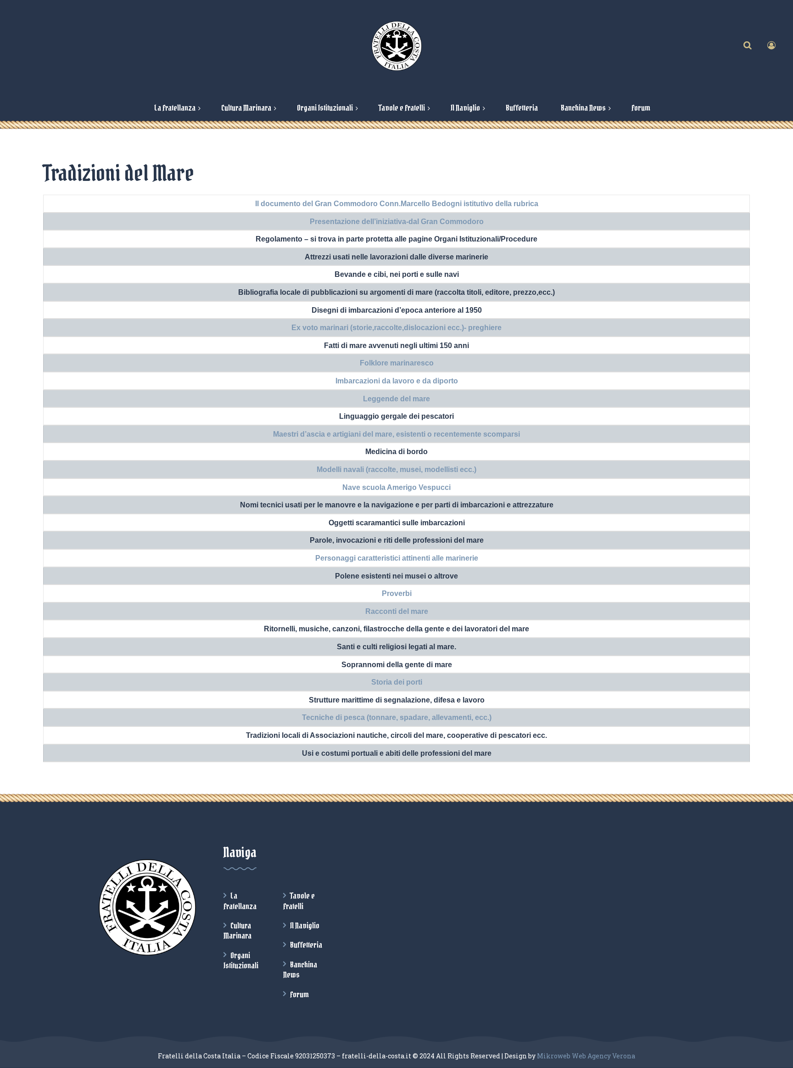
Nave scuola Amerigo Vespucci (396, 487)
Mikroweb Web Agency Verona (586, 1055)
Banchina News (300, 970)
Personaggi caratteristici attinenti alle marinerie (396, 558)
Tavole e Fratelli (299, 901)
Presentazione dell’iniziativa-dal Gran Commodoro (397, 221)
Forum (299, 994)
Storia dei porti (396, 682)
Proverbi (397, 593)
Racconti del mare (396, 611)
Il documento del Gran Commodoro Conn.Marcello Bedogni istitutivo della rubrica (396, 204)
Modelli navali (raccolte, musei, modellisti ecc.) (396, 469)
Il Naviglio (304, 926)
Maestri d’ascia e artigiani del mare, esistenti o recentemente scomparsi (396, 434)
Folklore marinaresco (397, 363)
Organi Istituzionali (240, 960)
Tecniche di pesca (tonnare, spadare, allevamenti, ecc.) (396, 717)
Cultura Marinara (237, 931)
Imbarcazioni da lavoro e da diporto (396, 381)
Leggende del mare (396, 399)
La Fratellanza (240, 901)
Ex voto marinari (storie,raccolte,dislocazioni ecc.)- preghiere (396, 328)
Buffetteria (306, 945)
